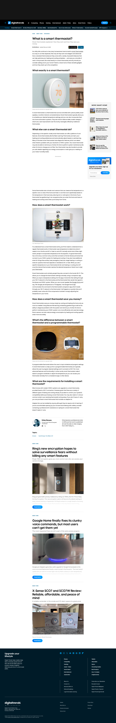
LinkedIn (79, 653)
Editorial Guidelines (68, 689)
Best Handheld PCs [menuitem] (52, 28)
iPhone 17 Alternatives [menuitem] (77, 28)
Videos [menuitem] (89, 23)
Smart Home (67, 669)
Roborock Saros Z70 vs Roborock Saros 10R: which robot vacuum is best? (102, 138)
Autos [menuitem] (74, 23)
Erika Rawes (36, 47)
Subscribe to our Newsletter (98, 681)
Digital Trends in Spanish (97, 689)
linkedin (42, 426)
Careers (61, 702)
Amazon (34, 435)
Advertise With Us (68, 686)
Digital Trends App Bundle (98, 691)
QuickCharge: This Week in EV (46, 435)
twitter (45, 426)
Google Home (76, 282)
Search (110, 23)
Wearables (94, 662)
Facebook (61, 653)
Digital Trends (13, 25)
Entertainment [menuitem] (56, 23)
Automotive (67, 675)
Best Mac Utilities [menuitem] (42, 28)
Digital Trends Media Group (13, 717)
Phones (66, 659)
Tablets (93, 659)
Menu (5, 23)
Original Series (95, 675)
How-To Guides (95, 672)
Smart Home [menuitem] (81, 23)
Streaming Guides (96, 667)
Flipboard (83, 653)
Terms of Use (62, 711)
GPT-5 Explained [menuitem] (103, 28)
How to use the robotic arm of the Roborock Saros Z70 (102, 147)
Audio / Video (67, 667)
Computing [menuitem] (34, 23)
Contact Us (66, 684)
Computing (67, 662)
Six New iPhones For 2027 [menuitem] (29, 28)
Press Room (90, 705)
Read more (37, 507)
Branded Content (96, 684)
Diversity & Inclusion (64, 708)
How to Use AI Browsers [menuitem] (65, 28)
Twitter (67, 653)
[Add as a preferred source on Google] (72, 47)
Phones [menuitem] (42, 23)
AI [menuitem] (28, 23)
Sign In (104, 23)
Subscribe (105, 173)
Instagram (64, 653)
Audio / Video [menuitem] (67, 23)
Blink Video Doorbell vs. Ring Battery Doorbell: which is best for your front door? (102, 130)
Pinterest (76, 653)
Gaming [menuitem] (48, 23)
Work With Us (63, 705)
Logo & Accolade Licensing (70, 691)
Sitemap (89, 708)
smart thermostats (77, 51)
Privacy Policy (93, 176)
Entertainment (67, 672)
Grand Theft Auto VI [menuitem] (16, 28)
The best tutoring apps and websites (102, 119)
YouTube (70, 653)
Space (93, 664)
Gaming (66, 664)
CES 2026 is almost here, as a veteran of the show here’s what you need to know (102, 111)
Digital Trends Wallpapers (98, 686)
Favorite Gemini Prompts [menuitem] (91, 28)
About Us (66, 681)
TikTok (73, 653)
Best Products (95, 669)
